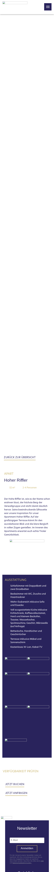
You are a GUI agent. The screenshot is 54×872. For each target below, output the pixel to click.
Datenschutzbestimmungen (22, 863)
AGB (42, 861)
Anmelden (27, 848)
